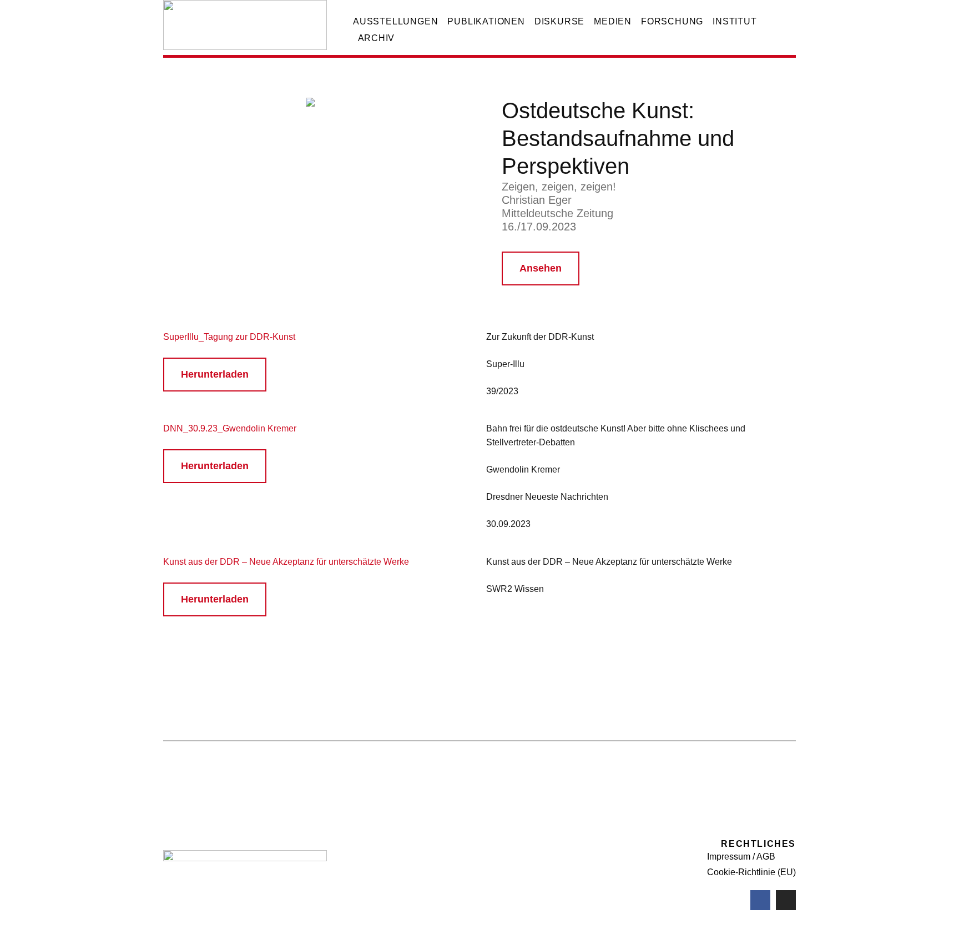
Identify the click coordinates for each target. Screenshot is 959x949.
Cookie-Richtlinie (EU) (751, 872)
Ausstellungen (395, 21)
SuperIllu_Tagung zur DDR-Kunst (229, 337)
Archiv (376, 38)
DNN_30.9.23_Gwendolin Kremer (229, 428)
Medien (613, 21)
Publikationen (485, 21)
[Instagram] (786, 900)
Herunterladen (215, 374)
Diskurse (559, 21)
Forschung (672, 21)
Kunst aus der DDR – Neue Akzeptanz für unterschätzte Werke (286, 561)
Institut (734, 21)
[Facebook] (760, 900)
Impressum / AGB (741, 856)
